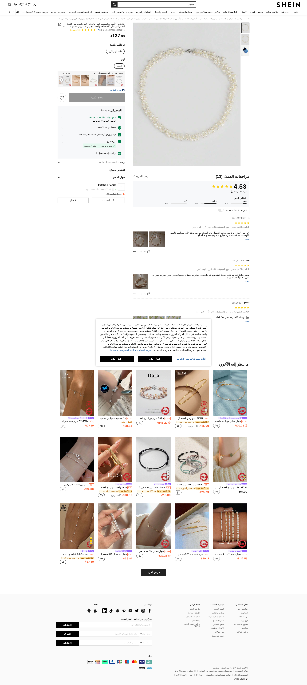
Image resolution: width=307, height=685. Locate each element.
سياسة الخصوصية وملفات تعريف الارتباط (215, 671)
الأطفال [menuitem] (244, 12)
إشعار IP (199, 675)
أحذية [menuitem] (173, 12)
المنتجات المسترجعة (215, 617)
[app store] (95, 612)
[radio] (115, 51)
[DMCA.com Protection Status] (142, 668)
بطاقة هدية (195, 620)
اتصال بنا (244, 613)
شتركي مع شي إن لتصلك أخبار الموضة (136, 619)
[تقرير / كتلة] (135, 252)
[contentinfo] (104, 662)
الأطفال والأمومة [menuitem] (143, 12)
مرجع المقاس (218, 624)
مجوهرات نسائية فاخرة (208, 19)
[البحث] (114, 4)
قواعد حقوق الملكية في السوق (218, 675)
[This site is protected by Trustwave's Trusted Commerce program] (149, 668)
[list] (126, 610)
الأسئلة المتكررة (217, 628)
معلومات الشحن (217, 613)
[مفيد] (149, 252)
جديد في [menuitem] (285, 12)
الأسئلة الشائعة (194, 613)
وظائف (245, 628)
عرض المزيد (153, 572)
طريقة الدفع (195, 609)
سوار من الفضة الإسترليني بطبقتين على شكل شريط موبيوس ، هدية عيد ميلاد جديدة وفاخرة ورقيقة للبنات (76, 484)
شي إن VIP (219, 632)
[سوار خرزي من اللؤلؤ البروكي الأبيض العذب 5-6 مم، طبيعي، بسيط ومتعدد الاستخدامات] (110, 80)
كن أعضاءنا (243, 617)
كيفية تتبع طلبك (218, 636)
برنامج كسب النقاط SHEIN (192, 625)
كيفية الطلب (219, 609)
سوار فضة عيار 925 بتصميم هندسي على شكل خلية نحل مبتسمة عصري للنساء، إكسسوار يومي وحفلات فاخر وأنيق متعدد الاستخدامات (191, 554)
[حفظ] (62, 97)
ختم (191, 675)
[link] (28, 4)
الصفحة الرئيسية (242, 19)
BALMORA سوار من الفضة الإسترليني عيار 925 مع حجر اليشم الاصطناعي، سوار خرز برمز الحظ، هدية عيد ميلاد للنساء (230, 487)
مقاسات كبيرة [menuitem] (256, 12)
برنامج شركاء (242, 632)
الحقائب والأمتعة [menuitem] (102, 12)
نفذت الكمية (97, 97)
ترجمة (247, 239)
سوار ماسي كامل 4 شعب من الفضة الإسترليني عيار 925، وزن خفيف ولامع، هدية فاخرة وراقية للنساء (230, 554)
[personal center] (34, 4)
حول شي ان (243, 609)
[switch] (221, 210)
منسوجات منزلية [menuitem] (58, 12)
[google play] (89, 612)
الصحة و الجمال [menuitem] (160, 12)
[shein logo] (288, 4)
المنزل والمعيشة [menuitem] (186, 12)
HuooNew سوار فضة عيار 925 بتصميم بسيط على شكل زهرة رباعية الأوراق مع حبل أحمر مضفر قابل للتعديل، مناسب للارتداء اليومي (153, 487)
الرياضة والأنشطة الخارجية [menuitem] (80, 12)
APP (96, 605)
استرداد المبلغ (218, 620)
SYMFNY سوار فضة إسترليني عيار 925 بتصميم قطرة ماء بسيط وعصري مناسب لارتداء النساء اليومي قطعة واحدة (76, 421)
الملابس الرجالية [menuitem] (230, 12)
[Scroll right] (9, 12)
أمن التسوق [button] (111, 141)
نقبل (150, 656)
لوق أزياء (244, 620)
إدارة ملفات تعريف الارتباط (185, 671)
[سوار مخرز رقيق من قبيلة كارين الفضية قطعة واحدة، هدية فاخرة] (119, 80)
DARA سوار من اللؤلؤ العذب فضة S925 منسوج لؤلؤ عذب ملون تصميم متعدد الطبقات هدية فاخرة (153, 418)
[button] (15, 4)
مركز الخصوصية (241, 671)
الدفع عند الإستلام (193, 617)
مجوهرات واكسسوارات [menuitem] (122, 12)
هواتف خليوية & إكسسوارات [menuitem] (35, 12)
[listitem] (119, 80)
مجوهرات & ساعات (226, 19)
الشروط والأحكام (241, 675)
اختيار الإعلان (181, 675)
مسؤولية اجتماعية (241, 624)
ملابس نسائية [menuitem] (272, 12)
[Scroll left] (13, 12)
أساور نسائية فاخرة (189, 19)
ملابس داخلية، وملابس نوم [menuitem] (208, 12)
